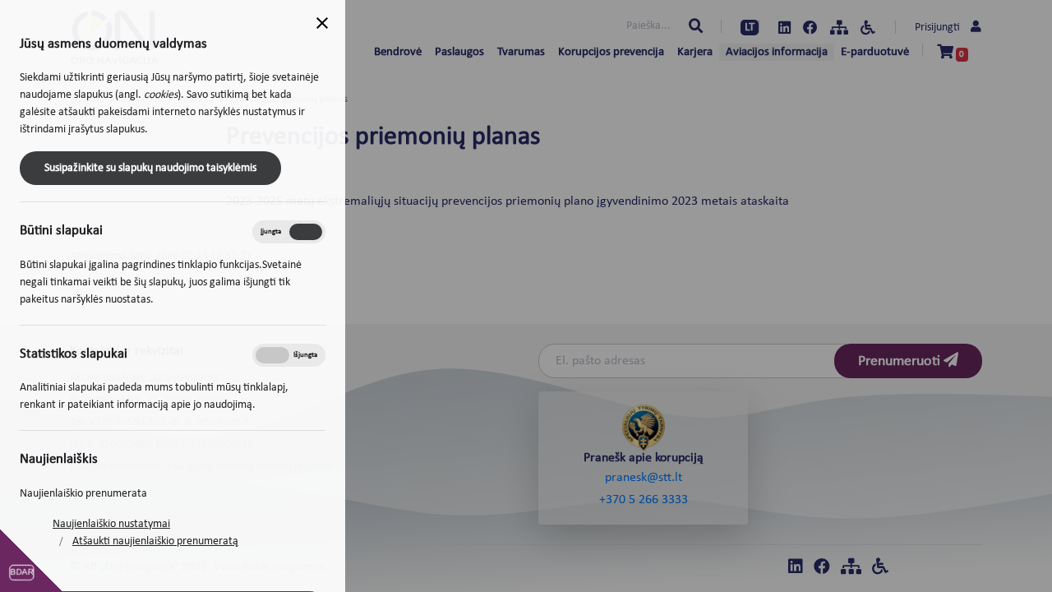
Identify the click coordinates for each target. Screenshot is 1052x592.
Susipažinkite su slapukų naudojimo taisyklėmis (150, 168)
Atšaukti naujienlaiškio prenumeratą (155, 541)
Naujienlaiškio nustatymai (111, 524)
